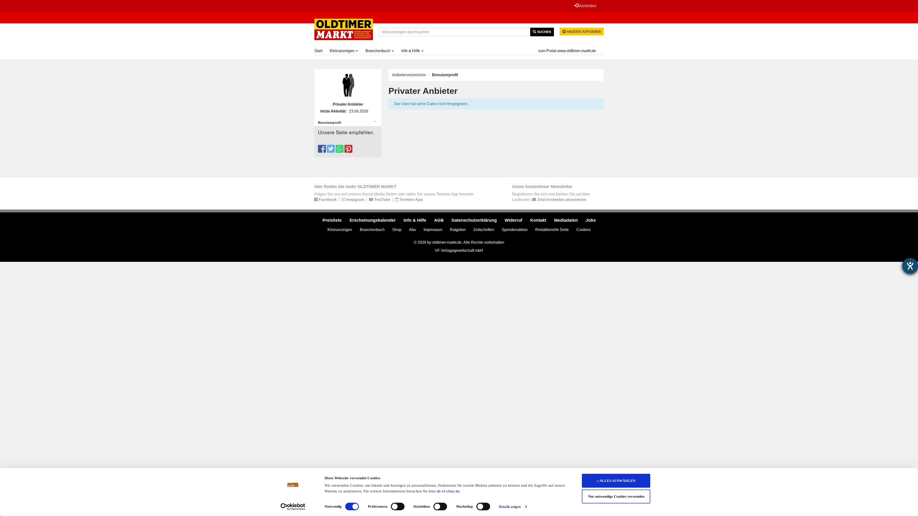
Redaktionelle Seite (552, 230)
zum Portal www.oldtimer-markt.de (567, 51)
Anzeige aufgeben (583, 31)
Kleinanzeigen (342, 51)
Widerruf (513, 220)
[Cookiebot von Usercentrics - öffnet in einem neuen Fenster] (293, 506)
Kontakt (538, 220)
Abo (412, 230)
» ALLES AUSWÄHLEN (616, 481)
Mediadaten (566, 220)
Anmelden (587, 6)
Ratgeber (458, 230)
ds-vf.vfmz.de (448, 491)
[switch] (397, 506)
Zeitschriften (483, 230)
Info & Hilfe (411, 51)
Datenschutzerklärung (474, 220)
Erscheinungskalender (373, 220)
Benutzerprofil (329, 122)
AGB (439, 220)
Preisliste (332, 220)
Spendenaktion (515, 230)
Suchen (543, 32)
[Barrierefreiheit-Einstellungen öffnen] (910, 266)
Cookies (583, 230)
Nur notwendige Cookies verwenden (616, 496)
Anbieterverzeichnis (409, 75)
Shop (396, 230)
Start (318, 51)
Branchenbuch (378, 51)
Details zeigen (510, 507)
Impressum (433, 230)
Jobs (591, 220)
